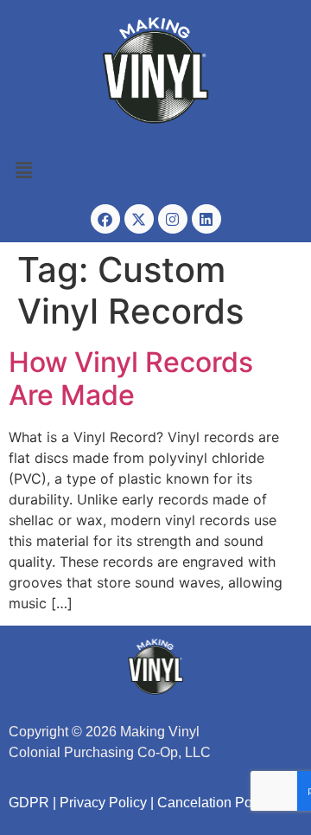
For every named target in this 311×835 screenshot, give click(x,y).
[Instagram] (172, 219)
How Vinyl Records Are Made (131, 378)
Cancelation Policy (215, 802)
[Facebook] (105, 219)
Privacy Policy (103, 802)
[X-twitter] (139, 219)
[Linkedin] (206, 219)
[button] (155, 171)
